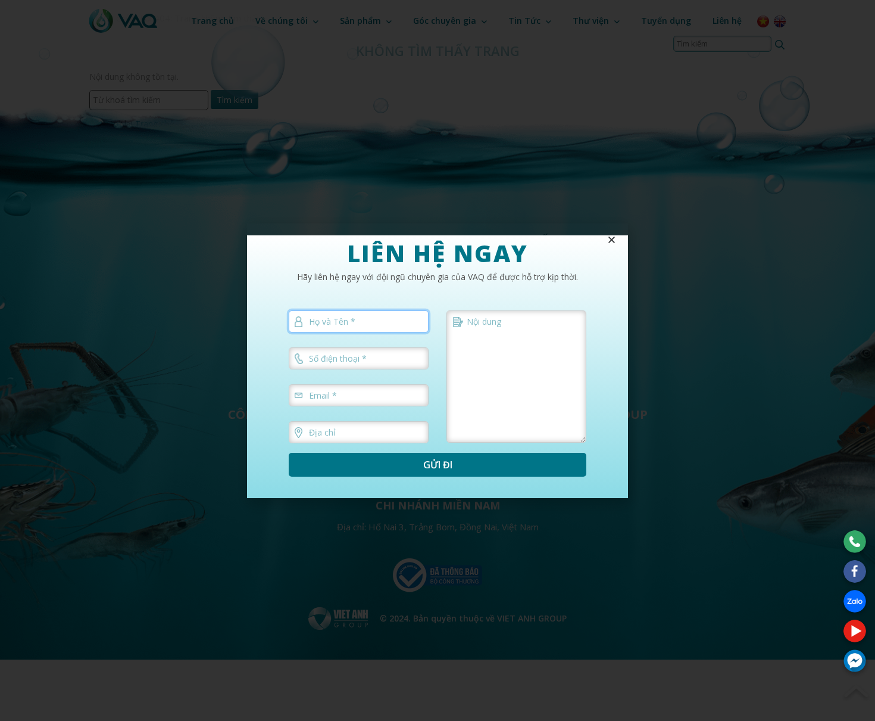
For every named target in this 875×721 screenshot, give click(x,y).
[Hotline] (854, 541)
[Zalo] (854, 601)
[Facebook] (854, 571)
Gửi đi (437, 464)
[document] (437, 360)
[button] (611, 239)
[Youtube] (854, 631)
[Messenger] (854, 660)
